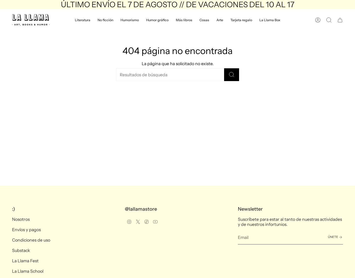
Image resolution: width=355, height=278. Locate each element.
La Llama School (27, 271)
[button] (82, 20)
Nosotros (21, 219)
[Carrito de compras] (340, 20)
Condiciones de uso (31, 240)
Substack (21, 250)
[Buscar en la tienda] (231, 74)
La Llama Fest (25, 260)
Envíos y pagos (26, 229)
